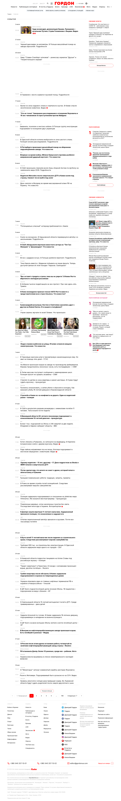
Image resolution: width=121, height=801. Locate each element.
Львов (46, 711)
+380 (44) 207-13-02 (48, 763)
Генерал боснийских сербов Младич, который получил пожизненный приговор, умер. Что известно (101, 240)
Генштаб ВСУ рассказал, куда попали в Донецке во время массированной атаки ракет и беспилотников (99, 204)
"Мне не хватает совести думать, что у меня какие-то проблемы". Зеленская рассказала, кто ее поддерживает (102, 315)
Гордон (9, 14)
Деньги (9, 714)
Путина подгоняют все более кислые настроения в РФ (100, 50)
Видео (94, 7)
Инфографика (11, 739)
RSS (66, 744)
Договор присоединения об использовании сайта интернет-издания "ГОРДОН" (87, 724)
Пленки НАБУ (90, 10)
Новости (14, 7)
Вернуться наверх (104, 763)
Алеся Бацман (70, 733)
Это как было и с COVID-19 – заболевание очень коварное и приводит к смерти (99, 25)
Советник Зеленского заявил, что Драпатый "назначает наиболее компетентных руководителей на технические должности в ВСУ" (103, 135)
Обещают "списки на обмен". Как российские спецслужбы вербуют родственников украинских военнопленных (100, 278)
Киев (45, 707)
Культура (22, 55)
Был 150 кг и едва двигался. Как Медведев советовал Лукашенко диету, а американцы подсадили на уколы (102, 347)
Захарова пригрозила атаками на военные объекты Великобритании (100, 233)
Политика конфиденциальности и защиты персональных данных (86, 715)
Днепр (46, 725)
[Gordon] (64, 3)
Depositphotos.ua (33, 777)
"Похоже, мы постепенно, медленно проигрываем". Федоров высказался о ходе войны (102, 155)
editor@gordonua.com (79, 763)
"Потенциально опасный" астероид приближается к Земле (44, 226)
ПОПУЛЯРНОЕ (94, 127)
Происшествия (12, 735)
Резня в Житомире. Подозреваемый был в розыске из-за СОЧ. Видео (48, 675)
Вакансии (101, 707)
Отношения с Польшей (75, 10)
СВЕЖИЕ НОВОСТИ (96, 197)
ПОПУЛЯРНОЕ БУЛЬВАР (98, 298)
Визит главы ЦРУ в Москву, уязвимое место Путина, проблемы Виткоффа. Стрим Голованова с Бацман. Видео (100, 224)
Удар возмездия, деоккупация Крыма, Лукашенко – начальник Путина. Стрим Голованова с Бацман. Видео (55, 31)
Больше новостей (101, 293)
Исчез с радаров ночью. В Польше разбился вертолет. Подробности (48, 258)
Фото (88, 7)
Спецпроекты (30, 748)
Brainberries (17, 336)
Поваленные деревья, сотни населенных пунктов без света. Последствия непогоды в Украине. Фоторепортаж (44, 505)
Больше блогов (101, 65)
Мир (21, 92)
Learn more (27, 336)
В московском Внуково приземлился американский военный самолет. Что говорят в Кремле (103, 177)
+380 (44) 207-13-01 (18, 763)
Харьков (46, 721)
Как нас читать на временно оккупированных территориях (104, 724)
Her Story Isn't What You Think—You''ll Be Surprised (22, 332)
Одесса (46, 714)
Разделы (28, 704)
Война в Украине (36, 26)
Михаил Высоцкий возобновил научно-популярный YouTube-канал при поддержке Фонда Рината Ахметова (100, 258)
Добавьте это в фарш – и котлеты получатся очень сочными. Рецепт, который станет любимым (101, 326)
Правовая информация (105, 718)
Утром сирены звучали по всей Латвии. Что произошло (43, 313)
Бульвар (64, 7)
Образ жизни (11, 732)
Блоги (57, 7)
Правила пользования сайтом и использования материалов (87, 707)
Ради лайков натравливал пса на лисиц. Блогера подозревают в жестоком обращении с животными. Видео (46, 450)
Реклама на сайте (103, 714)
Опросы (102, 7)
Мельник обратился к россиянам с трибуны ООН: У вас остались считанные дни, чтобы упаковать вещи (102, 166)
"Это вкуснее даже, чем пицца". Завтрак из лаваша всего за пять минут (103, 336)
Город (45, 704)
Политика (10, 711)
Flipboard (68, 741)
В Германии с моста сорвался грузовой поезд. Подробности (45, 95)
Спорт (21, 302)
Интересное (23, 475)
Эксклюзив (79, 7)
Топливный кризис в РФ (35, 10)
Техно (9, 728)
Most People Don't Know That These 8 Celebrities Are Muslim (54, 332)
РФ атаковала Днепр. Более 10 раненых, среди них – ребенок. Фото (48, 651)
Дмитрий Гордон (71, 707)
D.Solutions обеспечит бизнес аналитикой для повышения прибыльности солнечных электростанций (98, 248)
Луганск (46, 732)
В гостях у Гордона (46, 7)
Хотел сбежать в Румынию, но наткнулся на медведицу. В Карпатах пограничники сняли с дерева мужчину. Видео (47, 443)
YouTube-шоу (30, 744)
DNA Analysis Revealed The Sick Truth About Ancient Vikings (71, 332)
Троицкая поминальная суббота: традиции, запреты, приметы (45, 478)
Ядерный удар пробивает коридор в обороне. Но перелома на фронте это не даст (101, 34)
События (15, 14)
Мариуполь (47, 728)
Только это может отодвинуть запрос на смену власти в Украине (101, 58)
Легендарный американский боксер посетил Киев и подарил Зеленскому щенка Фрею (103, 145)
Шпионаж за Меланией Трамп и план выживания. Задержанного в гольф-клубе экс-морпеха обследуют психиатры (101, 214)
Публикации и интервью (28, 7)
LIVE (71, 7)
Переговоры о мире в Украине (55, 10)
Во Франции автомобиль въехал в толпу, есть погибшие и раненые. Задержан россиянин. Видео (100, 287)
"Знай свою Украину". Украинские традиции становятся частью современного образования (100, 43)
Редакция (101, 711)
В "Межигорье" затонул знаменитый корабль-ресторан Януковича (47, 670)
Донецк (46, 718)
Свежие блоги (95, 21)
